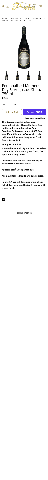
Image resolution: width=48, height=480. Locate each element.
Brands (14, 18)
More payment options (34, 118)
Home (4, 18)
